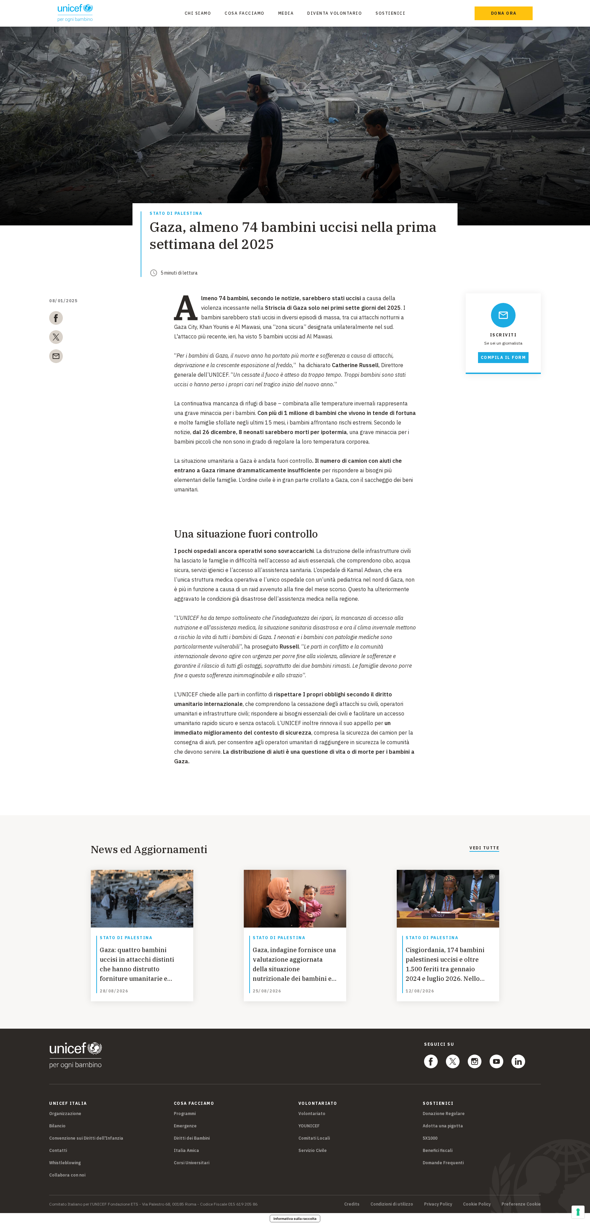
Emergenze (185, 1125)
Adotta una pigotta (443, 1125)
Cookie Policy (477, 1204)
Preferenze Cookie (521, 1204)
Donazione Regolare (444, 1113)
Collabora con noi (67, 1175)
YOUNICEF (309, 1125)
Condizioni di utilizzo (391, 1204)
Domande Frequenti (443, 1162)
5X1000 (430, 1138)
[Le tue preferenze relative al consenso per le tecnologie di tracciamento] (578, 1212)
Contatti (58, 1150)
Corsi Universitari (191, 1162)
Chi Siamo (198, 13)
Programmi (185, 1113)
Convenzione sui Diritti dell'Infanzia (86, 1138)
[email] (56, 357)
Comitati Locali (314, 1138)
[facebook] (56, 319)
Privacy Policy (438, 1204)
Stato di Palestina (176, 213)
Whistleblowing (65, 1162)
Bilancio (57, 1125)
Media (286, 13)
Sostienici (390, 13)
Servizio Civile (312, 1150)
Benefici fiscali (437, 1150)
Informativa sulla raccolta (295, 1218)
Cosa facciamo (245, 13)
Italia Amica (186, 1150)
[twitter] (56, 338)
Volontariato (311, 1113)
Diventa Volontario (334, 13)
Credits (352, 1204)
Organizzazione (65, 1113)
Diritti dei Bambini (192, 1138)
